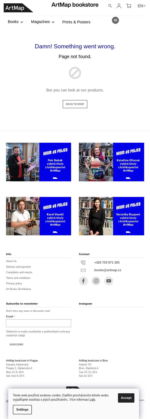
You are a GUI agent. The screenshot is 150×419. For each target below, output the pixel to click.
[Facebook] (83, 280)
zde (92, 399)
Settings (22, 409)
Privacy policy (14, 283)
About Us (11, 261)
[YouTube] (108, 280)
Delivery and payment (18, 266)
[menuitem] (15, 22)
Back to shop (75, 104)
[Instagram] (96, 280)
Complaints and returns (19, 272)
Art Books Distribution (18, 289)
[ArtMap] (18, 7)
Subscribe (16, 344)
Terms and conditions (18, 277)
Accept (126, 398)
